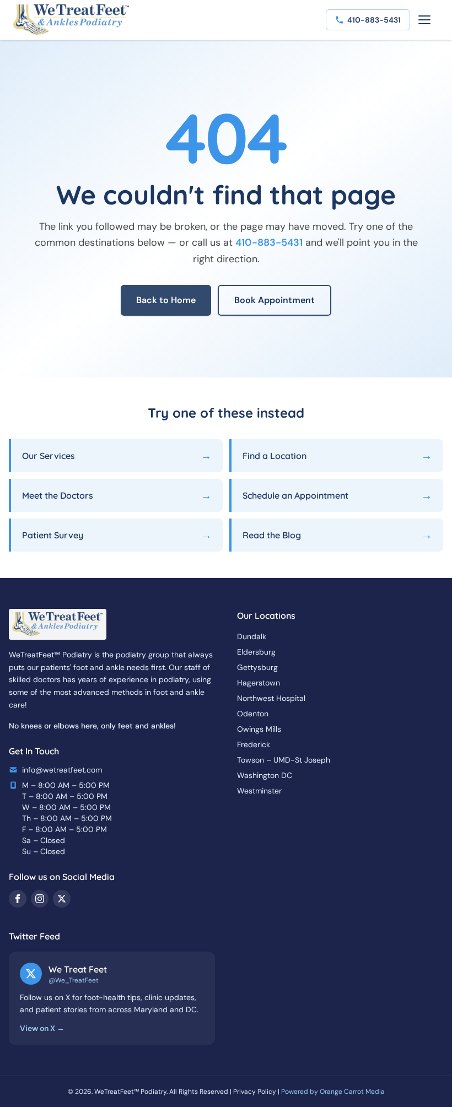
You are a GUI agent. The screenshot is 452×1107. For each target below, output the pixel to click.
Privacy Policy (254, 1091)
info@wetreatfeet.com (62, 770)
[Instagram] (40, 899)
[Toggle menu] (424, 20)
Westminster (259, 791)
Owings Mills (259, 729)
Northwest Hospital (271, 698)
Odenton (252, 714)
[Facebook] (17, 899)
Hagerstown (258, 683)
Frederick (253, 744)
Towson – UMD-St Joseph (283, 760)
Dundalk (251, 636)
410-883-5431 (269, 242)
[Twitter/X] (62, 899)
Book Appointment (274, 300)
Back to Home (166, 300)
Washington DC (264, 775)
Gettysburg (257, 667)
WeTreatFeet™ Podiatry (130, 1091)
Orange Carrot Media (352, 1091)
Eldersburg (256, 652)
